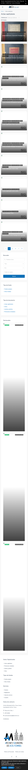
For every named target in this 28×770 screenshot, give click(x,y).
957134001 (7, 713)
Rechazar (11, 767)
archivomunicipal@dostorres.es (12, 715)
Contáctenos (6, 719)
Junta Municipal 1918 (8, 213)
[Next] (18, 248)
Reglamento (7, 692)
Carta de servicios (8, 695)
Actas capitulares (7, 32)
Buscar (14, 276)
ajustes (12, 765)
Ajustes (17, 767)
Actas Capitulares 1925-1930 (10, 169)
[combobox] (13, 17)
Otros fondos (7, 291)
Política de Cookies (19, 751)
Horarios (6, 690)
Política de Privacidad (9, 751)
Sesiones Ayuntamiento (17, 100)
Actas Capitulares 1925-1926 (10, 191)
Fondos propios (8, 289)
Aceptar (4, 767)
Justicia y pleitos (8, 309)
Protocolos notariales (9, 312)
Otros (5, 306)
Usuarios (6, 697)
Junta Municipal (14, 211)
